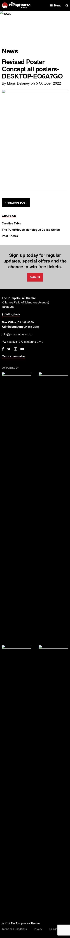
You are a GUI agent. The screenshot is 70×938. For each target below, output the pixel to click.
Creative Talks (11, 223)
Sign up (35, 277)
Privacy (38, 929)
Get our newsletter (13, 356)
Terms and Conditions (14, 929)
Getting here (12, 314)
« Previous (15, 202)
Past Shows (10, 236)
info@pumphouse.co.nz (17, 334)
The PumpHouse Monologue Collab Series (31, 229)
